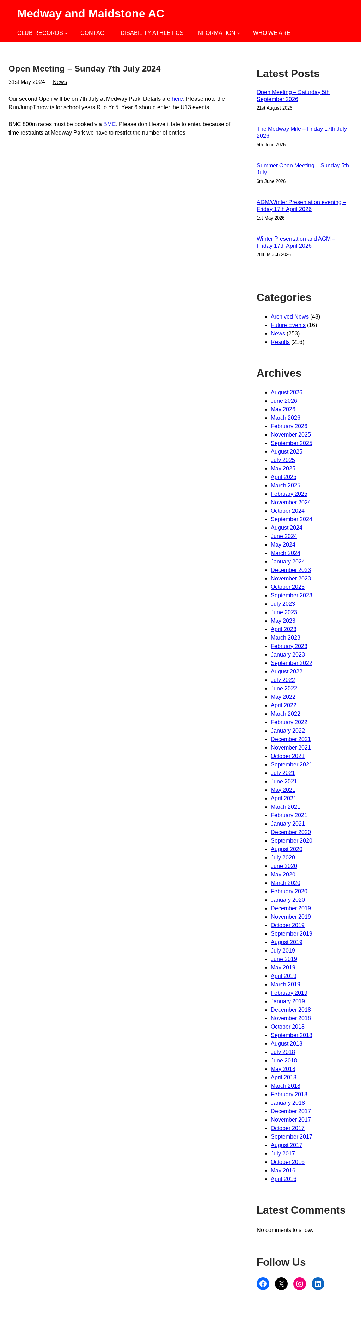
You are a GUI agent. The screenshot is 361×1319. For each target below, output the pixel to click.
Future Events (288, 325)
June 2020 (284, 866)
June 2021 (284, 781)
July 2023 (283, 604)
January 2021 (288, 824)
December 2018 (291, 1010)
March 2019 (285, 984)
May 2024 (283, 545)
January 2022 (288, 731)
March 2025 (285, 485)
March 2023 (285, 638)
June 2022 (284, 688)
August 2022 (286, 671)
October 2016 (288, 1162)
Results (280, 342)
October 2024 (288, 511)
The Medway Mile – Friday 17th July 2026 (302, 132)
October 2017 (288, 1128)
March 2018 (285, 1086)
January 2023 (288, 655)
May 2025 (283, 468)
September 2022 (291, 663)
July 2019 (283, 951)
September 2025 (291, 443)
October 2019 (288, 925)
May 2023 (283, 621)
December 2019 (291, 908)
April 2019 (283, 976)
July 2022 (283, 680)
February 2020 (289, 891)
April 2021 (283, 798)
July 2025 (283, 460)
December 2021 (291, 739)
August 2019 (286, 942)
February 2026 (289, 426)
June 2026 (284, 401)
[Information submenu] (238, 33)
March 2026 (285, 418)
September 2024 (291, 519)
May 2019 (283, 967)
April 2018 (283, 1077)
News (60, 82)
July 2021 (283, 773)
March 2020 (285, 883)
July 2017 (283, 1154)
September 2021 (291, 765)
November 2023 (291, 578)
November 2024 (291, 502)
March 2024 (285, 553)
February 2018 (289, 1094)
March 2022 (285, 714)
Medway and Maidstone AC (90, 13)
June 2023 (284, 612)
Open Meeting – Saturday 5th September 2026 (293, 95)
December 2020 (291, 832)
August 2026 (286, 392)
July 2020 (283, 858)
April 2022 (283, 705)
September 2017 (291, 1137)
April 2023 (283, 629)
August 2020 (286, 849)
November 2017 (291, 1120)
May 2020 (283, 874)
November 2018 (291, 1018)
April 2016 (283, 1179)
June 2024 (284, 536)
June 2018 (284, 1061)
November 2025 (291, 435)
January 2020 (288, 900)
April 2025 (283, 477)
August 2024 (286, 528)
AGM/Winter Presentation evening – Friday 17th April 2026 (301, 205)
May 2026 (283, 409)
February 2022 (289, 722)
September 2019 (291, 934)
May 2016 (283, 1170)
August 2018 (286, 1044)
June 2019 (284, 959)
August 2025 (286, 452)
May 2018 (283, 1069)
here (176, 99)
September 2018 (291, 1035)
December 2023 (291, 570)
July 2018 (283, 1052)
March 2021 (285, 807)
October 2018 (288, 1027)
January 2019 (288, 1001)
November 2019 (291, 917)
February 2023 (289, 646)
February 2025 (289, 494)
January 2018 (288, 1103)
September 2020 (291, 841)
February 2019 (289, 993)
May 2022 (283, 697)
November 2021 (291, 748)
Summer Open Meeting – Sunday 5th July (303, 168)
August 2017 (286, 1145)
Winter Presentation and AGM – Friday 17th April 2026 (296, 242)
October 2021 (288, 756)
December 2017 (291, 1111)
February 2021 (289, 815)
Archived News (290, 317)
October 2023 (288, 587)
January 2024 (288, 562)
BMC (109, 124)
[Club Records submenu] (66, 33)
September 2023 (291, 595)
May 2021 (283, 790)
